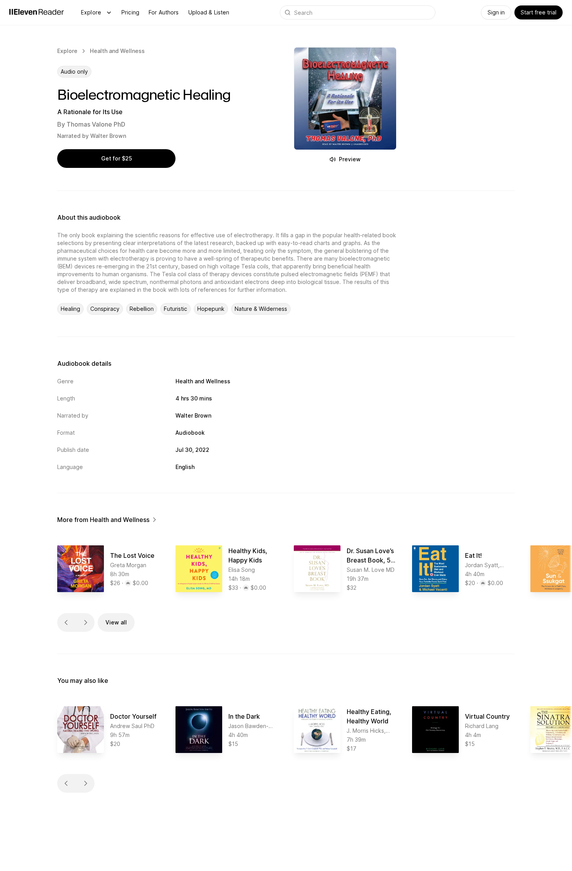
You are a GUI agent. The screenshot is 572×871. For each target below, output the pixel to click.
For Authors (164, 12)
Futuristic (175, 308)
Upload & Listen (209, 12)
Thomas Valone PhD (96, 124)
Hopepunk (211, 308)
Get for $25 (116, 158)
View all (116, 622)
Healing (70, 308)
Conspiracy (104, 308)
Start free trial (538, 12)
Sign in (496, 12)
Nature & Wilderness (261, 308)
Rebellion (142, 308)
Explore (91, 12)
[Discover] (109, 12)
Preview (350, 159)
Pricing (130, 12)
